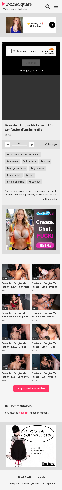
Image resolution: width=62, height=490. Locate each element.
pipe (30, 175)
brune (46, 161)
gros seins (38, 168)
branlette (31, 161)
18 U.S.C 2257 (25, 476)
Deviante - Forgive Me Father (24, 154)
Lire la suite (51, 199)
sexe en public (16, 181)
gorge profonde (17, 168)
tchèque (36, 181)
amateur (14, 161)
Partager (52, 144)
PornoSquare (18, 4)
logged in (23, 412)
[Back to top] (55, 483)
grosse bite (15, 175)
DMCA (41, 476)
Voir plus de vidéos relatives (31, 388)
